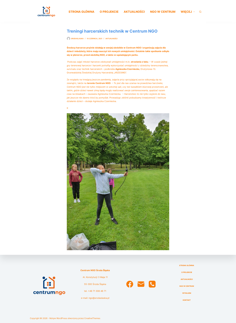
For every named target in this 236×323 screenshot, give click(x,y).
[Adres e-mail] (141, 284)
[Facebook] (129, 284)
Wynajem (186, 293)
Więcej (186, 11)
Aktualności (134, 11)
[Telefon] (152, 284)
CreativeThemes (92, 318)
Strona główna (81, 11)
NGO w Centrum (162, 11)
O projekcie (109, 11)
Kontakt (187, 300)
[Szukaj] (200, 12)
